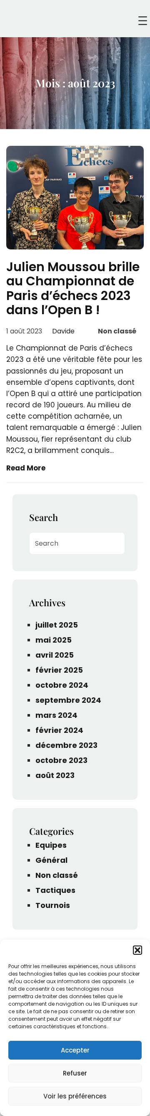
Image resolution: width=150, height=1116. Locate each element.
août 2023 (55, 775)
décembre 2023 (66, 745)
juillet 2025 (56, 625)
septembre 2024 (68, 700)
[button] (137, 950)
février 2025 (59, 670)
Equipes (51, 845)
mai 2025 (53, 640)
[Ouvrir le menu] (142, 20)
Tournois (52, 905)
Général (51, 860)
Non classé (117, 331)
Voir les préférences (75, 1096)
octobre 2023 (61, 760)
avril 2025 (54, 655)
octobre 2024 (61, 685)
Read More (25, 468)
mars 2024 (56, 715)
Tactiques (55, 890)
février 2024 (59, 730)
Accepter (75, 1050)
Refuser (75, 1073)
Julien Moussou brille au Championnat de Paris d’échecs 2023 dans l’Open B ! (73, 289)
